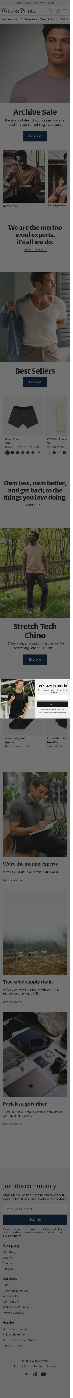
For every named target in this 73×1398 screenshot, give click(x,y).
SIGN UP (52, 704)
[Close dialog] (67, 682)
